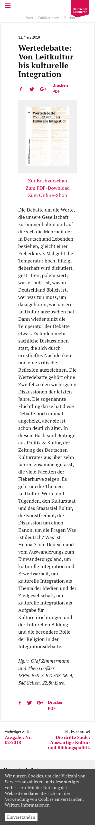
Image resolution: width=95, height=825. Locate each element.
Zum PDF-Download (48, 188)
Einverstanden (21, 817)
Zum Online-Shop (47, 195)
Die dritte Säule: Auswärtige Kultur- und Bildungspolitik (69, 742)
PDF (56, 91)
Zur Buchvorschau (47, 180)
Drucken (60, 85)
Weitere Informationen (27, 805)
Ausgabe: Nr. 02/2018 (18, 740)
